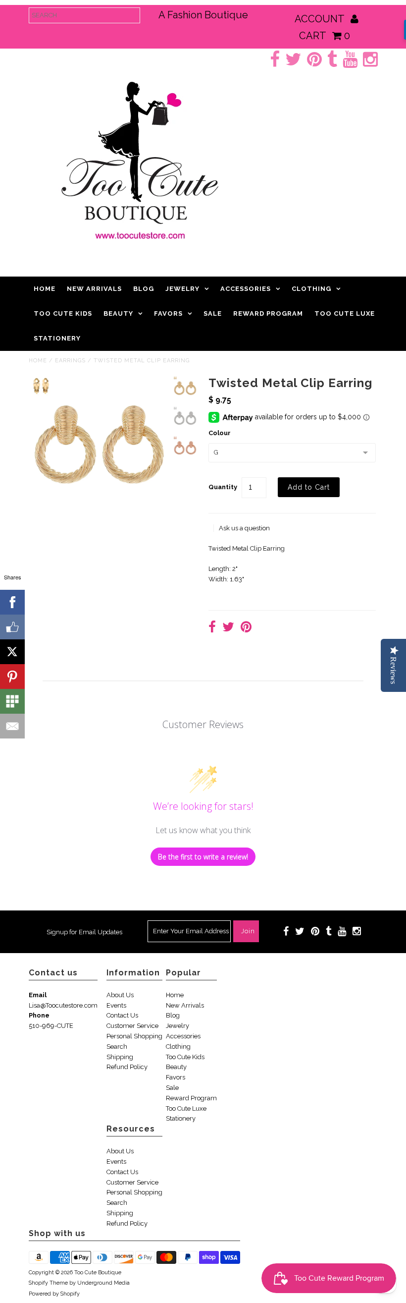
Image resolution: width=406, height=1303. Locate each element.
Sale (212, 313)
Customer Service (132, 1025)
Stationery (57, 338)
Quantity (222, 487)
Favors (168, 313)
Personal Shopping (134, 1036)
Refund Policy (127, 1067)
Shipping (119, 1057)
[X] (12, 651)
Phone (39, 1015)
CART (324, 36)
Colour (219, 433)
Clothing (311, 288)
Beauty (118, 313)
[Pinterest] (12, 676)
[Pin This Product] (246, 628)
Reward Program (268, 313)
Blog (143, 288)
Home (44, 288)
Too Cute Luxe (344, 313)
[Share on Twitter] (228, 628)
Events (116, 1005)
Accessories (245, 288)
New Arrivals (94, 288)
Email (38, 995)
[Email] (12, 726)
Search (116, 1046)
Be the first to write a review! (203, 856)
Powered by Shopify (54, 1294)
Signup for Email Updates (84, 932)
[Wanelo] (12, 701)
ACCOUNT (321, 19)
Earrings (70, 360)
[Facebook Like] (12, 627)
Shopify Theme (48, 1283)
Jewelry (182, 288)
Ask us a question (244, 528)
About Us (120, 995)
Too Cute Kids (63, 313)
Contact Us (122, 1015)
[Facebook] (12, 602)
